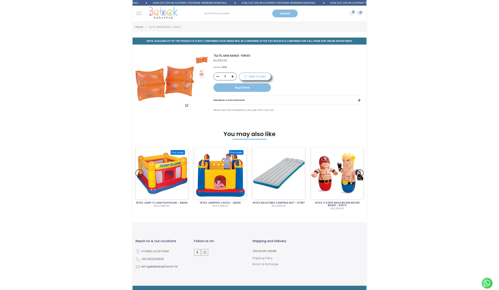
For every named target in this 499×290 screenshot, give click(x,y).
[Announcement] (182, 3)
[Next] (187, 83)
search (285, 13)
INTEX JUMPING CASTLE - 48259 (220, 203)
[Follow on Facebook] (197, 252)
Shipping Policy (262, 258)
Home (139, 27)
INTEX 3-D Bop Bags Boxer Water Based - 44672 (337, 204)
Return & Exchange (265, 264)
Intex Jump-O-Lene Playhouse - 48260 (162, 203)
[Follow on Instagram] (205, 252)
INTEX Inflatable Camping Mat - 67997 (279, 203)
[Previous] (142, 83)
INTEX (224, 67)
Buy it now (242, 88)
